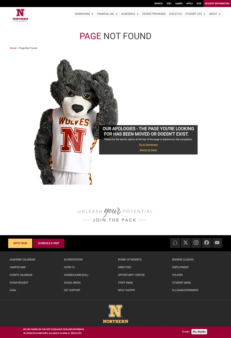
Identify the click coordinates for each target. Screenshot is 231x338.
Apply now (20, 243)
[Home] (20, 15)
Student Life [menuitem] (193, 15)
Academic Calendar (22, 259)
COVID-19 (69, 267)
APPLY (189, 3)
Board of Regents (130, 259)
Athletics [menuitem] (175, 13)
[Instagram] (196, 243)
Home (13, 48)
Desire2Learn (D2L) (76, 274)
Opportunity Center (131, 274)
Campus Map (18, 267)
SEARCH (158, 3)
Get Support (72, 290)
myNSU (179, 3)
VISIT (169, 3)
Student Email (181, 282)
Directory (124, 267)
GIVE (199, 3)
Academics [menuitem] (127, 15)
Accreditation (73, 259)
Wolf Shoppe (126, 290)
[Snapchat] (175, 243)
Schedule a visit (48, 243)
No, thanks (199, 331)
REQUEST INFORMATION (217, 3)
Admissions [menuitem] (81, 15)
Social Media (72, 282)
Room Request (19, 282)
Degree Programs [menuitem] (154, 13)
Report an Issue (148, 150)
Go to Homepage (148, 144)
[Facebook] (206, 242)
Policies (177, 274)
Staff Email (125, 282)
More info (76, 332)
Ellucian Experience (185, 290)
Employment (180, 267)
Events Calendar (21, 274)
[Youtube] (217, 243)
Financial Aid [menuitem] (105, 15)
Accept (186, 331)
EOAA (13, 290)
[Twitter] (185, 242)
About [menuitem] (212, 15)
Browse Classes (183, 259)
